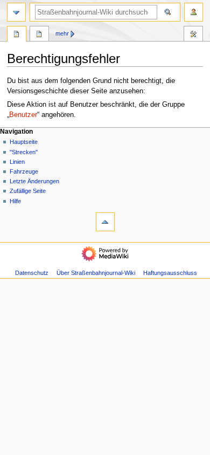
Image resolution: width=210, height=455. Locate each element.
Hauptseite (24, 142)
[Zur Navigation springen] (16, 12)
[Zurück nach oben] (105, 221)
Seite (17, 35)
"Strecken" (24, 152)
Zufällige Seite (28, 191)
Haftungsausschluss (170, 273)
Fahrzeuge (24, 171)
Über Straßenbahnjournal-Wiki (96, 273)
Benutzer (23, 115)
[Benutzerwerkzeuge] (193, 12)
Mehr (62, 33)
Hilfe (15, 201)
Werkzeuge (193, 35)
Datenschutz (31, 273)
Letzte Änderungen (34, 181)
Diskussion (39, 35)
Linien (17, 161)
